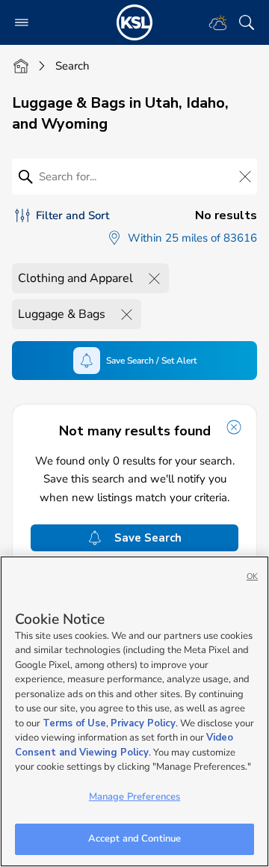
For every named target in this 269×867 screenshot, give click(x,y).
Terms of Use (74, 723)
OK (252, 576)
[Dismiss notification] (233, 427)
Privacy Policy (143, 723)
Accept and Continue (134, 838)
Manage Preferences (134, 796)
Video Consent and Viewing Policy (124, 745)
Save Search (148, 537)
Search (72, 65)
